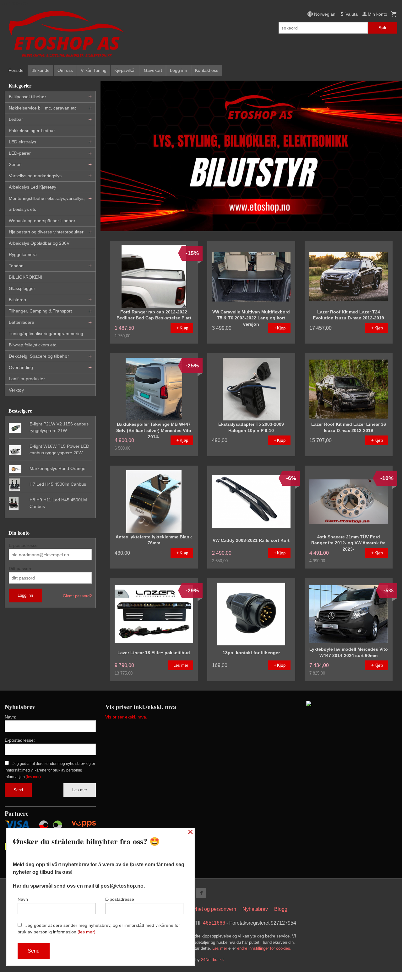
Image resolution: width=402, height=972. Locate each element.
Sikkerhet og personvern (209, 909)
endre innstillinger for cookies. (264, 948)
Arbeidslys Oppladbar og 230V (39, 243)
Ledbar (16, 119)
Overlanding (21, 367)
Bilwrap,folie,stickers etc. (33, 344)
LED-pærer (20, 153)
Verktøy (16, 390)
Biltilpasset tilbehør (27, 96)
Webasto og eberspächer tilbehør (42, 220)
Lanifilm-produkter (27, 378)
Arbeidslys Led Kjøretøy (32, 187)
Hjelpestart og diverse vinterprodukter (46, 231)
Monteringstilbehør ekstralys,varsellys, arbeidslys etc (47, 204)
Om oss (65, 70)
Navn (23, 899)
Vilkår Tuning (93, 70)
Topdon (16, 265)
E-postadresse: (20, 740)
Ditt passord (21, 568)
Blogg (280, 909)
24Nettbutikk (212, 959)
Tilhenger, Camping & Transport (40, 310)
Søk (382, 27)
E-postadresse (23, 545)
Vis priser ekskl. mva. (126, 716)
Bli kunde (40, 70)
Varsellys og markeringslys (35, 175)
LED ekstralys (22, 141)
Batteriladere (21, 322)
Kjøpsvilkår (125, 70)
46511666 (214, 923)
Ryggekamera (23, 254)
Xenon (15, 164)
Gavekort (153, 70)
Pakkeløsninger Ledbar (32, 130)
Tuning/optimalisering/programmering (46, 333)
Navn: (10, 716)
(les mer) (33, 777)
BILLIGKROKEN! (25, 277)
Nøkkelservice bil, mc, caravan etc (43, 107)
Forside (16, 70)
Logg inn (178, 70)
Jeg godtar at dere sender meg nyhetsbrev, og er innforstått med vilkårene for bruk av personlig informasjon (50, 770)
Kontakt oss (206, 70)
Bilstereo (17, 299)
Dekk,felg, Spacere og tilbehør (39, 356)
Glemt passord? (77, 596)
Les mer (79, 790)
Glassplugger (22, 288)
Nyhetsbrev (255, 909)
